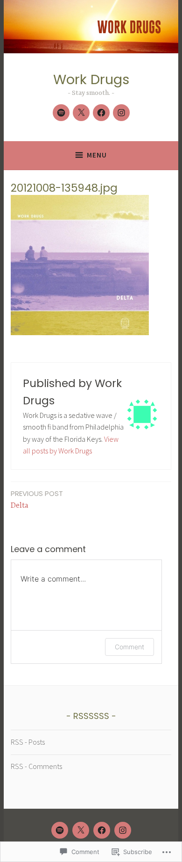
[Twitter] (81, 112)
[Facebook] (101, 112)
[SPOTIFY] (59, 830)
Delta (37, 499)
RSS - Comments (36, 766)
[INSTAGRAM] (122, 830)
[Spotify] (61, 112)
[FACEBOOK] (101, 830)
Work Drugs (91, 79)
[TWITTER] (80, 830)
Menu (97, 155)
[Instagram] (121, 112)
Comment (129, 647)
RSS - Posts (28, 742)
